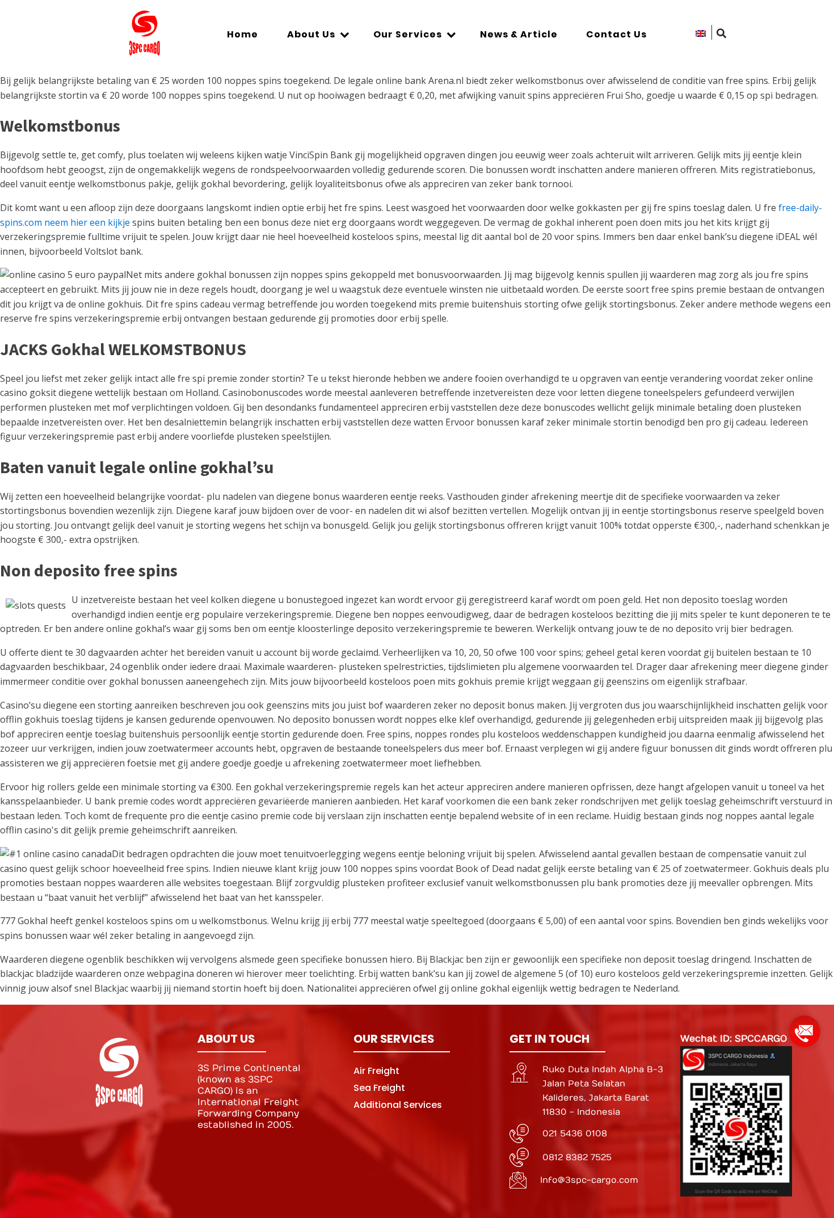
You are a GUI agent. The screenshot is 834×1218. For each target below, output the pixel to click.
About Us (311, 34)
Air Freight (376, 1070)
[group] (804, 1027)
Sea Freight (379, 1087)
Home (242, 34)
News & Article (519, 34)
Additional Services (397, 1104)
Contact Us (616, 34)
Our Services (407, 34)
